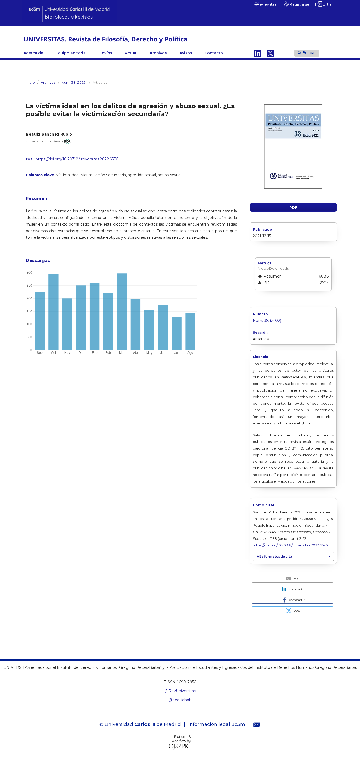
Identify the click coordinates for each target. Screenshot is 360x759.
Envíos (105, 53)
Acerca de (33, 53)
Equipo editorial (71, 53)
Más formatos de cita (274, 556)
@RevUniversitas (180, 691)
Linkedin (257, 53)
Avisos (185, 53)
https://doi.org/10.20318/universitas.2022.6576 (77, 159)
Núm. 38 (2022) (73, 82)
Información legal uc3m (216, 724)
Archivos (158, 53)
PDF (293, 207)
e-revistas (267, 4)
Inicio (30, 82)
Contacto (214, 53)
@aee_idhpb (180, 700)
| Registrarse (295, 4)
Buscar (309, 52)
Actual (131, 53)
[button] (292, 579)
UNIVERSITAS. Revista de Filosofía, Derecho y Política (105, 39)
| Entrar (324, 4)
